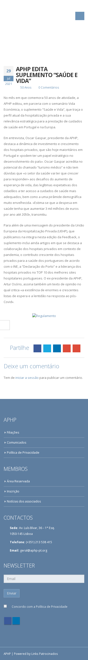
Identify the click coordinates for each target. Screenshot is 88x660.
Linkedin (16, 620)
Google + (67, 348)
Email (76, 348)
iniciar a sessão (27, 377)
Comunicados (16, 442)
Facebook (37, 348)
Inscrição (13, 491)
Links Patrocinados (44, 654)
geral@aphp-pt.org (33, 550)
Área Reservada (18, 481)
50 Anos (26, 87)
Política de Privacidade (23, 452)
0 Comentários (48, 87)
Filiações (13, 432)
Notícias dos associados (24, 501)
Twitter (47, 348)
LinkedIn (57, 348)
